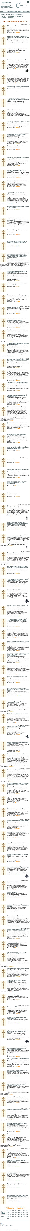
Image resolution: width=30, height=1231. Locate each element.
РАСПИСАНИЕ (26, 11)
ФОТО (7, 11)
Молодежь (11, 17)
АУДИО (15, 11)
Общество (20, 16)
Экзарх (3, 14)
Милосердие (19, 14)
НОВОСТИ (19, 11)
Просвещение (11, 16)
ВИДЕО (11, 11)
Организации (10, 14)
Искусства (4, 17)
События (3, 16)
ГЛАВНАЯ (2, 11)
